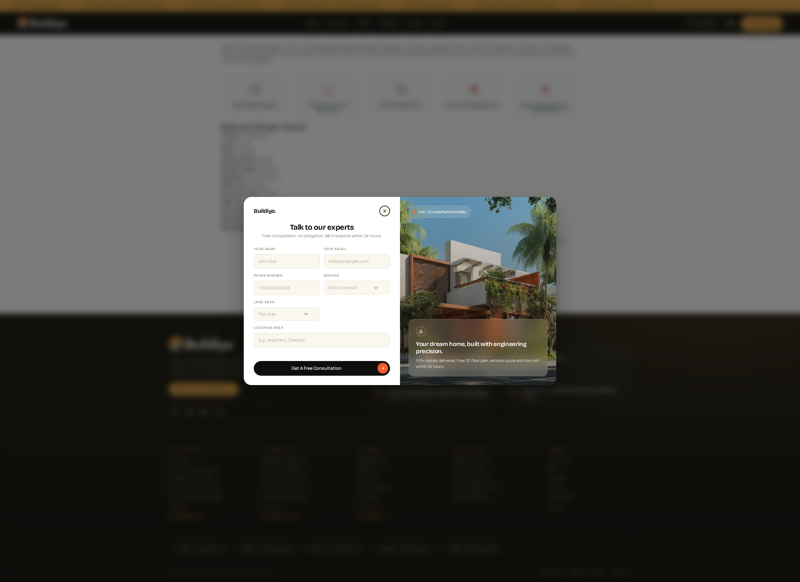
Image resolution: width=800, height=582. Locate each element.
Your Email (335, 249)
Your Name (265, 249)
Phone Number (268, 275)
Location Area (268, 327)
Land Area (264, 302)
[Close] (384, 211)
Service (332, 275)
